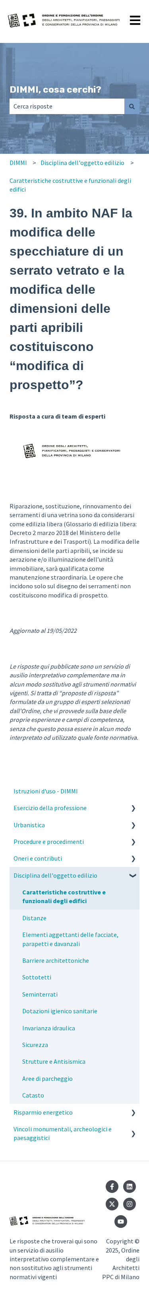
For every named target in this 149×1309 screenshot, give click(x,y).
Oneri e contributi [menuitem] (38, 858)
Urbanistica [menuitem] (29, 825)
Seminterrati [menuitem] (40, 994)
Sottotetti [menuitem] (36, 977)
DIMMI (18, 163)
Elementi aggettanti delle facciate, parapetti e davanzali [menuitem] (70, 939)
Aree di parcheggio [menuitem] (47, 1078)
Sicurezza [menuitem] (35, 1045)
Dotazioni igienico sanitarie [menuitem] (59, 1011)
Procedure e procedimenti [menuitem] (49, 842)
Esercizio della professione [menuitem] (50, 808)
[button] (133, 808)
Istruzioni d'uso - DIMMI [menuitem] (46, 791)
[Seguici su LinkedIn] (129, 1186)
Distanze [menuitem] (34, 918)
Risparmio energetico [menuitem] (43, 1112)
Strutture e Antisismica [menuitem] (53, 1061)
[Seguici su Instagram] (129, 1204)
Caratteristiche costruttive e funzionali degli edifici (70, 184)
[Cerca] (131, 106)
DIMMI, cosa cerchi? (55, 89)
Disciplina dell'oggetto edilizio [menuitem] (55, 875)
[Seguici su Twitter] (112, 1204)
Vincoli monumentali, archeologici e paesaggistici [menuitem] (63, 1133)
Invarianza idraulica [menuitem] (48, 1028)
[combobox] (67, 106)
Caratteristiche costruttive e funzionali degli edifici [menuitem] (64, 896)
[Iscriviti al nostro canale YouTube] (120, 1221)
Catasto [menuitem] (33, 1095)
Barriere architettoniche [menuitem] (55, 960)
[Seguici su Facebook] (112, 1186)
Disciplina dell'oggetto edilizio (82, 163)
